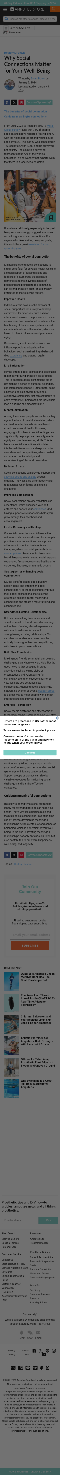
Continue (30, 752)
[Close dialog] (57, 718)
